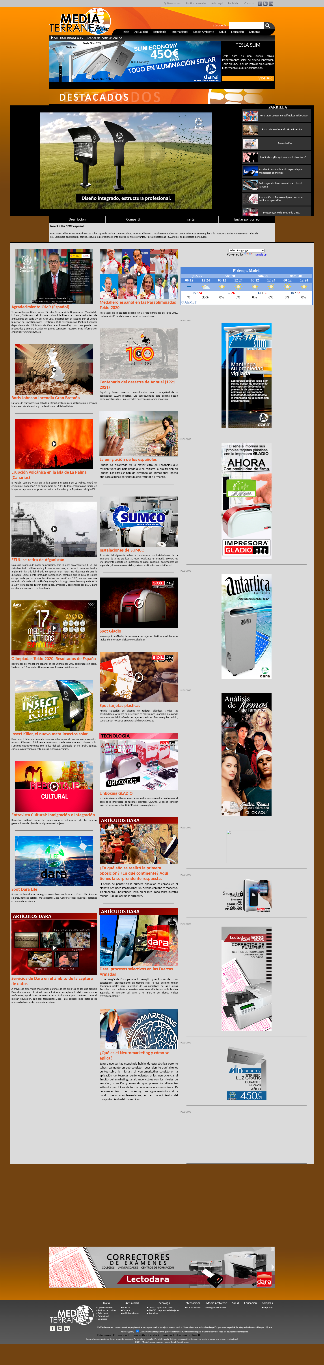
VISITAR (266, 78)
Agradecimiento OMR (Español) (40, 307)
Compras (254, 32)
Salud (222, 32)
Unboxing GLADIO (116, 793)
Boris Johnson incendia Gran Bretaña (45, 398)
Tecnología (159, 32)
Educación (237, 32)
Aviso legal (217, 3)
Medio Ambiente (203, 32)
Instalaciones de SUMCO (122, 550)
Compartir (133, 219)
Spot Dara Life (24, 889)
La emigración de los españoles (128, 460)
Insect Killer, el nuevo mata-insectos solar (49, 734)
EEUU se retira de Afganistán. (38, 560)
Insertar (190, 219)
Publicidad (233, 3)
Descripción (77, 219)
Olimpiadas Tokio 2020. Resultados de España (53, 659)
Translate (259, 254)
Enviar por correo (246, 219)
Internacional (179, 32)
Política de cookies (196, 3)
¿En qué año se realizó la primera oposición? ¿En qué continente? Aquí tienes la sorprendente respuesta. (134, 873)
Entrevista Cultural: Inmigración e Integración (53, 815)
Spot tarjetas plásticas (120, 706)
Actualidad (141, 32)
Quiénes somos (172, 3)
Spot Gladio (110, 631)
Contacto (249, 3)
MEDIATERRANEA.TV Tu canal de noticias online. (88, 38)
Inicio (126, 32)
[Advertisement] (247, 1136)
